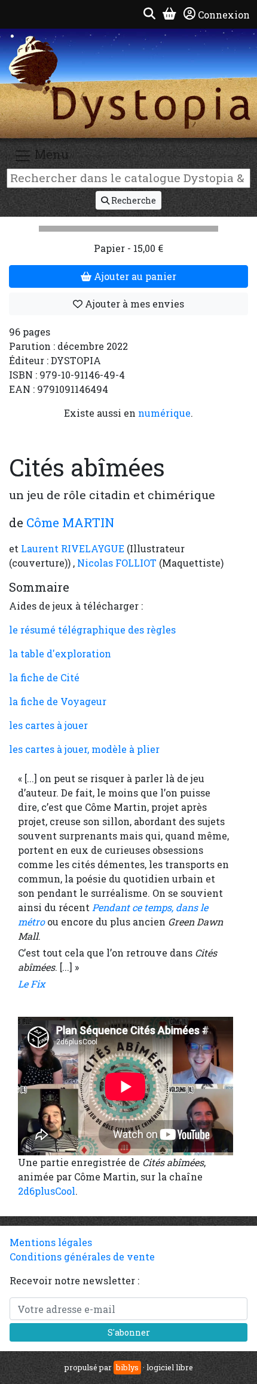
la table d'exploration (60, 653)
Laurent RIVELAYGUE (72, 548)
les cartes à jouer (48, 725)
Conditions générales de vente (82, 1256)
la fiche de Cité (44, 677)
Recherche (132, 200)
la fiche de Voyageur (57, 701)
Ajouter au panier (133, 276)
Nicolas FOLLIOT (117, 562)
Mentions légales (51, 1242)
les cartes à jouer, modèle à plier (84, 749)
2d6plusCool (46, 1191)
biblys (127, 1367)
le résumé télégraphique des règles (92, 629)
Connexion (224, 14)
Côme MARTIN (70, 522)
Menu (50, 154)
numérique (164, 413)
